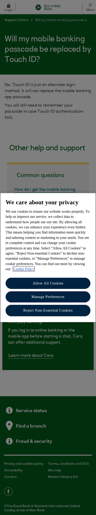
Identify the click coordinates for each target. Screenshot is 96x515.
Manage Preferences (48, 297)
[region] (48, 257)
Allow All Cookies (48, 283)
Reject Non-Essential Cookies (47, 310)
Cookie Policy (23, 269)
